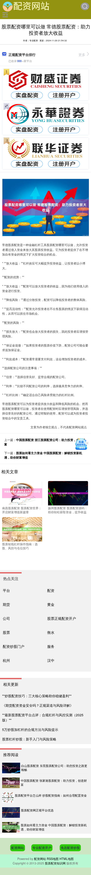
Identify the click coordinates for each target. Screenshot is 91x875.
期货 (6, 604)
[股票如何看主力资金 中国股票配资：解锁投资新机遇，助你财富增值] (11, 827)
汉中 (50, 660)
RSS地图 (53, 859)
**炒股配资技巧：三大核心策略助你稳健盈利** (37, 695)
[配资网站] (26, 6)
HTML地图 (66, 859)
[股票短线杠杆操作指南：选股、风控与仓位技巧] (22, 529)
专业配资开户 (41, 847)
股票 (6, 632)
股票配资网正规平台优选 (37, 810)
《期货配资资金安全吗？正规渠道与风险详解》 (37, 705)
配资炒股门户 (13, 646)
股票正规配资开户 (61, 618)
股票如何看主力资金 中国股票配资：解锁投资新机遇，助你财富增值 (54, 827)
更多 (82, 54)
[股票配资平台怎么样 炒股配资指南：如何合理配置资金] (8, 797)
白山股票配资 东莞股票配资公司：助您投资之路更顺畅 (54, 768)
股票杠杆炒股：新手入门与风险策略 (29, 739)
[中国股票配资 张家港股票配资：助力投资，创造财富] (11, 783)
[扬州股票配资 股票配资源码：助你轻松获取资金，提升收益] (68, 493)
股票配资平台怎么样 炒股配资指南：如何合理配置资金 (51, 795)
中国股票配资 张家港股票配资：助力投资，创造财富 (54, 782)
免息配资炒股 (70, 847)
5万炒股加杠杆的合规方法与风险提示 (30, 729)
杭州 (6, 660)
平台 (6, 590)
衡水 (50, 632)
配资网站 (17, 847)
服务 (50, 646)
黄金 (50, 604)
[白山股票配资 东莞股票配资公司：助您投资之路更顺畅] (11, 768)
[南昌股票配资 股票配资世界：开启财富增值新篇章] (22, 493)
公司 (6, 618)
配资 (50, 590)
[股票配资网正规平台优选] (11, 812)
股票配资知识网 (55, 863)
